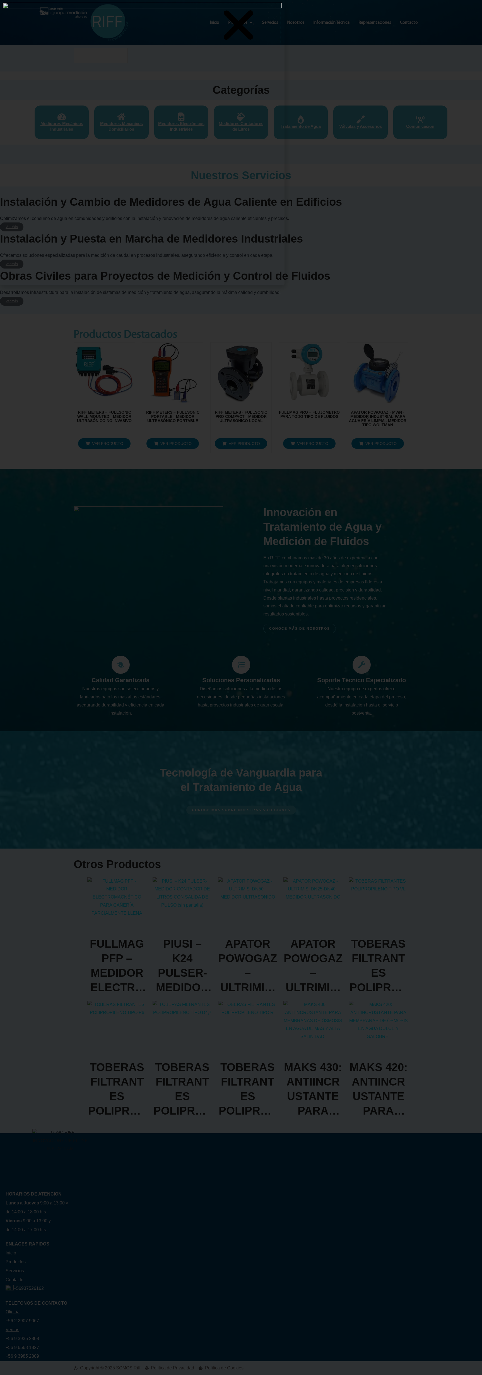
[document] (241, 687)
